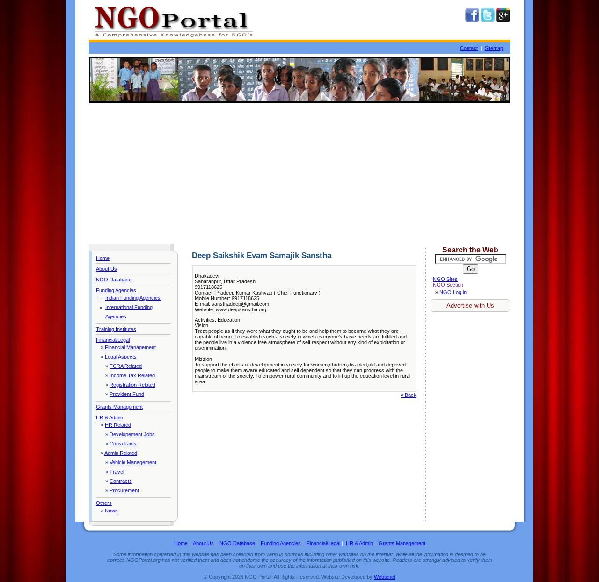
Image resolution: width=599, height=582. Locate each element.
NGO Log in (453, 292)
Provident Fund (127, 394)
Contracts (121, 481)
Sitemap (494, 48)
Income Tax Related (132, 375)
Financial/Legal (113, 340)
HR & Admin (109, 417)
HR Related (118, 425)
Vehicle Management (133, 462)
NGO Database (113, 279)
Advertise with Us (470, 305)
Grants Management (119, 407)
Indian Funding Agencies (133, 298)
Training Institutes (116, 329)
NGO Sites (445, 279)
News (111, 510)
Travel (117, 471)
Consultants (123, 443)
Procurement (124, 490)
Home (103, 258)
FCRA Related (126, 366)
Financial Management (130, 347)
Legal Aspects (121, 356)
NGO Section (448, 284)
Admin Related (120, 453)
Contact (469, 48)
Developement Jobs (132, 434)
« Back (408, 395)
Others (104, 503)
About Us (106, 269)
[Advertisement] (299, 173)
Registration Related (132, 385)
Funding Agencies (116, 290)
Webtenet (384, 577)
